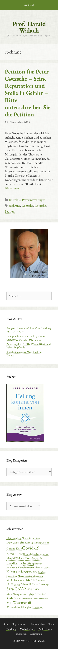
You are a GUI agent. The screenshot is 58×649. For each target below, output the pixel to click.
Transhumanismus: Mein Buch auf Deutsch (24, 353)
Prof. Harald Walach (29, 27)
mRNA (9, 584)
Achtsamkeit (15, 537)
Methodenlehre (27, 628)
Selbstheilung (25, 594)
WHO (9, 603)
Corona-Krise (14, 548)
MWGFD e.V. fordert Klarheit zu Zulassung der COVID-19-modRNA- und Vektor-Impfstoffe (28, 343)
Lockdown (42, 572)
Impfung (28, 563)
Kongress (44, 568)
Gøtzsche (40, 205)
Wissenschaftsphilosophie (18, 607)
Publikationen (45, 628)
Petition (10, 211)
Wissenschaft (22, 602)
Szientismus (27, 598)
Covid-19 (30, 548)
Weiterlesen (12, 188)
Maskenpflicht (11, 576)
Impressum (21, 633)
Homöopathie (33, 558)
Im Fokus (14, 200)
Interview (38, 563)
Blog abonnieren (19, 624)
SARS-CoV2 (32, 589)
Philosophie (26, 584)
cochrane (14, 205)
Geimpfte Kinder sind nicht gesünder (25, 336)
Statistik (11, 598)
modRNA (41, 580)
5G (7, 538)
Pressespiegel (44, 584)
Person (51, 624)
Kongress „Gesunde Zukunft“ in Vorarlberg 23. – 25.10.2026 (28, 329)
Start (6, 624)
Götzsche (27, 205)
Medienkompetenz (15, 580)
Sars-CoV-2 (16, 589)
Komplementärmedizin (29, 567)
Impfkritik (14, 563)
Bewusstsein (15, 542)
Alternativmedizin (30, 538)
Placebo (35, 584)
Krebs (49, 568)
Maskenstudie (24, 575)
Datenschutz (36, 633)
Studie (20, 598)
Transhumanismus (40, 598)
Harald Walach (15, 558)
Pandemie (17, 584)
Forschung (14, 553)
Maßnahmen (37, 575)
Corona (45, 542)
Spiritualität (38, 594)
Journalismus (11, 567)
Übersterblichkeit (37, 607)
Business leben (38, 624)
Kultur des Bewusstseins (22, 571)
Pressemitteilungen (34, 200)
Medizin (31, 579)
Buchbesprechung (32, 542)
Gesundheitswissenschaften (35, 553)
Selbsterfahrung (12, 594)
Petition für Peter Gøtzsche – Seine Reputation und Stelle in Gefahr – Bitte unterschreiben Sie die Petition (27, 92)
